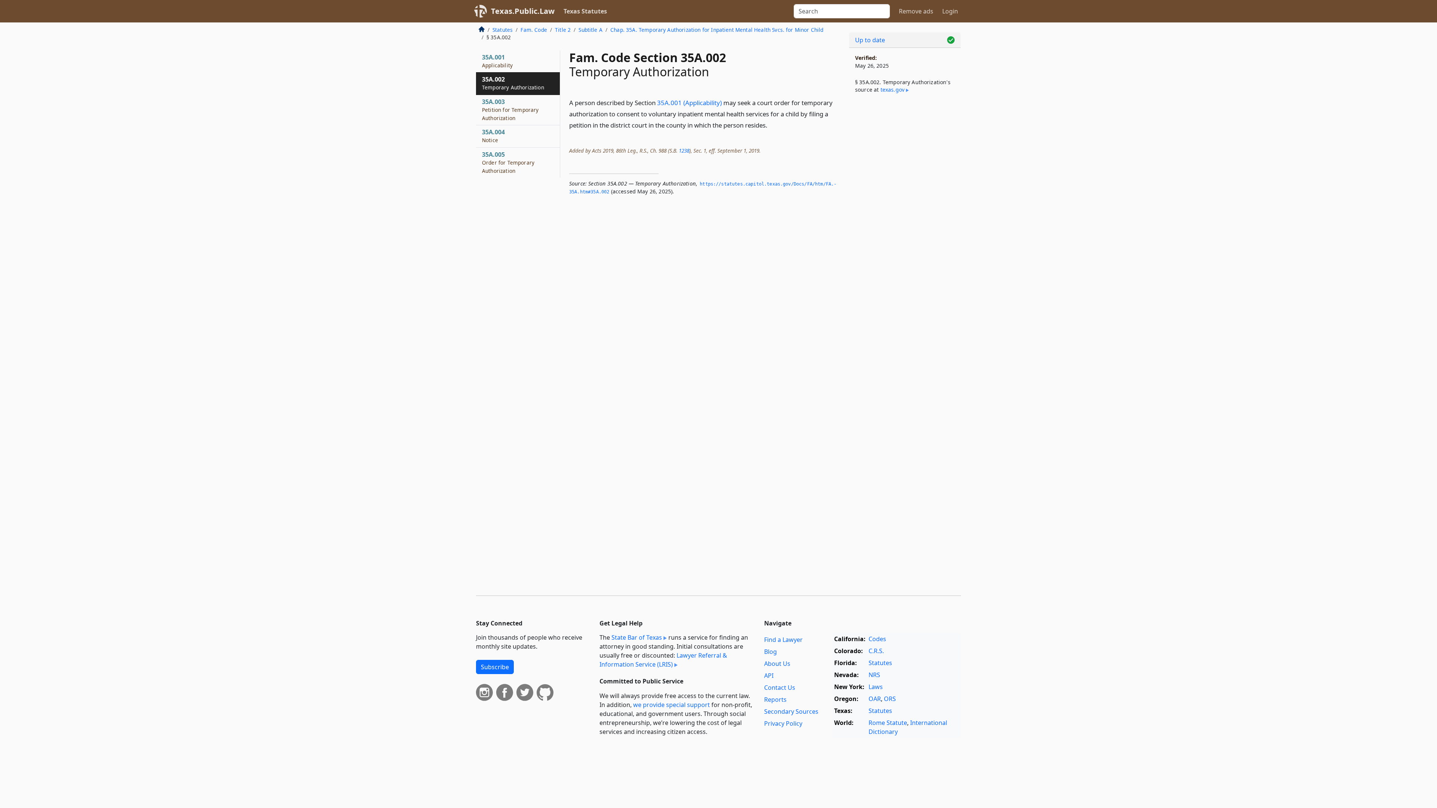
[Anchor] (772, 125)
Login (950, 11)
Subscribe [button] (495, 667)
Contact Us (779, 687)
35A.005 (508, 162)
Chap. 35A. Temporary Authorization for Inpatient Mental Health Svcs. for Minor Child (716, 29)
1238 (684, 150)
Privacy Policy (783, 723)
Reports (775, 699)
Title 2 (563, 29)
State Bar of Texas (636, 637)
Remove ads (916, 11)
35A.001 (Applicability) (689, 102)
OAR (875, 699)
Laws (876, 687)
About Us (777, 663)
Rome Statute (888, 723)
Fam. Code (534, 29)
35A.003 (510, 110)
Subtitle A (590, 29)
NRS (874, 675)
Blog (770, 652)
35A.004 (493, 136)
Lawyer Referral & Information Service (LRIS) (663, 659)
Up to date (870, 40)
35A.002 (513, 83)
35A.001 (497, 61)
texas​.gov (892, 89)
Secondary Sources (791, 711)
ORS (890, 699)
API (769, 675)
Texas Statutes (585, 11)
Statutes (502, 29)
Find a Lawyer (783, 640)
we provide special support (671, 705)
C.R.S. (876, 651)
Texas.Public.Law (523, 11)
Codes (877, 639)
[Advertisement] (905, 223)
